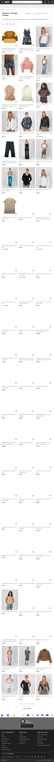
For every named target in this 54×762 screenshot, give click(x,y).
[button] (16, 756)
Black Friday (39, 741)
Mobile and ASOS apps (42, 734)
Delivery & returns (5, 739)
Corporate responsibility (24, 739)
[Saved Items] (48, 2)
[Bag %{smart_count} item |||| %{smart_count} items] (52, 2)
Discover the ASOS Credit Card (43, 745)
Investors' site (22, 741)
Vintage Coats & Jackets (41, 13)
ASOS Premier (5, 741)
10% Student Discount (6, 743)
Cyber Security (22, 743)
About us (21, 734)
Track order (4, 737)
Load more (27, 708)
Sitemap (3, 745)
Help (3, 734)
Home (3, 9)
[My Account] (45, 2)
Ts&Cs (45, 760)
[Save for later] (16, 45)
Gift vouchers (40, 737)
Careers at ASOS (22, 737)
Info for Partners (40, 743)
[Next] (50, 13)
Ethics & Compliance (6, 749)
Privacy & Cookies (39, 760)
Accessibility (50, 760)
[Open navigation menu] (2, 2)
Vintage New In (29, 13)
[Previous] (23, 13)
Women (8, 9)
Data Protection (5, 747)
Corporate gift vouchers (42, 739)
